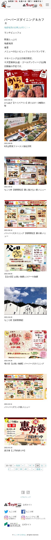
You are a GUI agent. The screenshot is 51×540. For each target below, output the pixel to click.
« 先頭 (17, 465)
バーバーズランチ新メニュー (17, 407)
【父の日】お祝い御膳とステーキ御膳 (21, 277)
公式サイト (27, 505)
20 (16, 469)
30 (21, 469)
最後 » (39, 469)
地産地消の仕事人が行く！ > (17, 27)
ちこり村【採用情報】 (14, 320)
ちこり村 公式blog (20, 535)
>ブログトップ (25, 497)
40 (26, 469)
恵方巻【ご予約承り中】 (15, 450)
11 (42, 465)
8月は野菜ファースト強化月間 (17, 146)
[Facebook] (23, 492)
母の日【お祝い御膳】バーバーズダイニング (24, 363)
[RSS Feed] (28, 492)
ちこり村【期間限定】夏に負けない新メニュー (25, 190)
